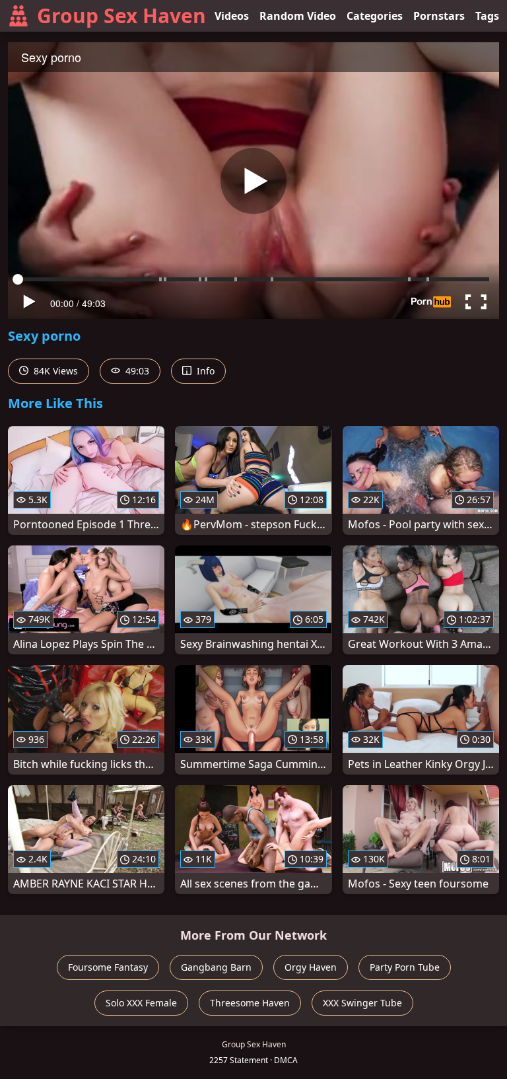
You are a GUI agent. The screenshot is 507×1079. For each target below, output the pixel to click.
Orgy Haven (311, 967)
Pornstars (439, 16)
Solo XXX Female (141, 1002)
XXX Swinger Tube (362, 1002)
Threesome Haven (250, 1002)
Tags (487, 16)
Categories (375, 16)
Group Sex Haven (121, 15)
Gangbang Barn (216, 967)
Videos (232, 16)
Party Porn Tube (405, 967)
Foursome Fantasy (108, 967)
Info (204, 371)
